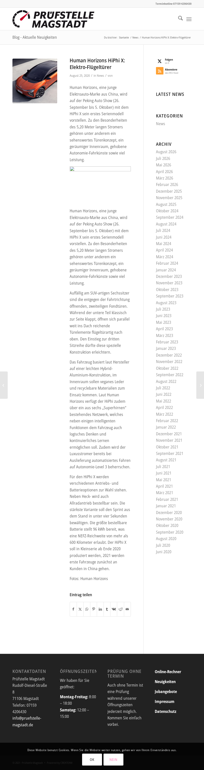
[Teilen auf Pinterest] (93, 609)
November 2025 (169, 197)
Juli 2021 (163, 466)
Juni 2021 (163, 473)
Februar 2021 (167, 499)
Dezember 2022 (169, 355)
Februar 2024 (167, 263)
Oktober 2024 (167, 211)
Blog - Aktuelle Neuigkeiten (34, 37)
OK (92, 759)
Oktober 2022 (167, 368)
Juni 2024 (163, 237)
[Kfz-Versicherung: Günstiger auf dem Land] (200, 385)
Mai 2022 (163, 401)
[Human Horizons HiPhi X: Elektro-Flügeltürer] (34, 81)
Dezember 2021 (169, 434)
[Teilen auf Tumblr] (107, 609)
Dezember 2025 (169, 191)
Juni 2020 (163, 551)
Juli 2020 (163, 545)
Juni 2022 (163, 394)
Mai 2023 (163, 322)
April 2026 (164, 171)
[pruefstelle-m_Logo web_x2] (53, 19)
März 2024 (164, 256)
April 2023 (164, 328)
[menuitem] (178, 19)
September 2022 (169, 374)
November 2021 (169, 440)
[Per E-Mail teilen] (127, 609)
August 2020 (166, 538)
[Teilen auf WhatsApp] (87, 609)
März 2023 (164, 335)
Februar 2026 (167, 184)
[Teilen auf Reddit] (120, 609)
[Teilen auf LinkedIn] (100, 609)
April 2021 (164, 486)
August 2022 (166, 381)
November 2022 (169, 361)
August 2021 (166, 460)
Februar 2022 (167, 420)
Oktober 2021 (167, 447)
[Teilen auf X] (80, 609)
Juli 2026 (163, 158)
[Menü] (189, 19)
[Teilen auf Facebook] (73, 609)
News (100, 75)
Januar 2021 (166, 506)
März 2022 (164, 414)
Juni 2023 (163, 315)
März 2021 (164, 492)
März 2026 (164, 178)
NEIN (113, 759)
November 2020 (169, 519)
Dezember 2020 (169, 512)
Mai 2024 (163, 243)
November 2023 (169, 283)
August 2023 (166, 302)
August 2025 (166, 204)
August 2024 (166, 224)
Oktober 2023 (167, 289)
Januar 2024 (166, 270)
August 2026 (166, 151)
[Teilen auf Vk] (113, 609)
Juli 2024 (163, 230)
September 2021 (169, 453)
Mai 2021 (163, 479)
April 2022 (164, 407)
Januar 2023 (166, 348)
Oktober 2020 (167, 525)
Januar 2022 (166, 427)
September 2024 (169, 217)
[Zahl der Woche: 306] (4, 385)
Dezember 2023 (169, 276)
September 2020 (169, 532)
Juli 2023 (163, 309)
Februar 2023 (167, 342)
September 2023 (169, 296)
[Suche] (178, 19)
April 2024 (164, 250)
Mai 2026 (163, 165)
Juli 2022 (163, 388)
